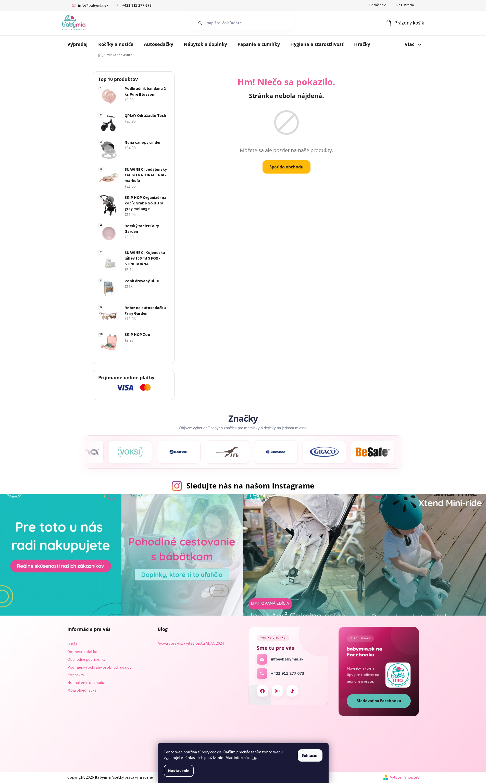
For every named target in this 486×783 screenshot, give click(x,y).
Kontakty (75, 675)
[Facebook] (262, 691)
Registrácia (405, 5)
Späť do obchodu (286, 167)
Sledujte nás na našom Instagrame (250, 486)
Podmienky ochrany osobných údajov (99, 667)
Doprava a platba (82, 652)
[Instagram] (277, 691)
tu (254, 758)
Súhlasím (310, 755)
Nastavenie (178, 771)
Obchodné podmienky (86, 659)
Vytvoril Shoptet (404, 777)
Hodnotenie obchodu (85, 683)
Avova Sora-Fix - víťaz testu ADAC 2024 (191, 643)
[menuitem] (77, 44)
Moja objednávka (81, 690)
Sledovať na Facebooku (378, 700)
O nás (72, 644)
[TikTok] (292, 691)
